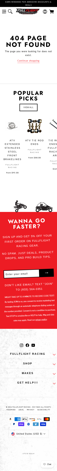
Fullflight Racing (27, 354)
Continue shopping (28, 60)
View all (28, 107)
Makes (28, 373)
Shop (27, 363)
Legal (21, 410)
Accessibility (43, 410)
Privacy (31, 410)
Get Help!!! (27, 382)
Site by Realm (28, 453)
